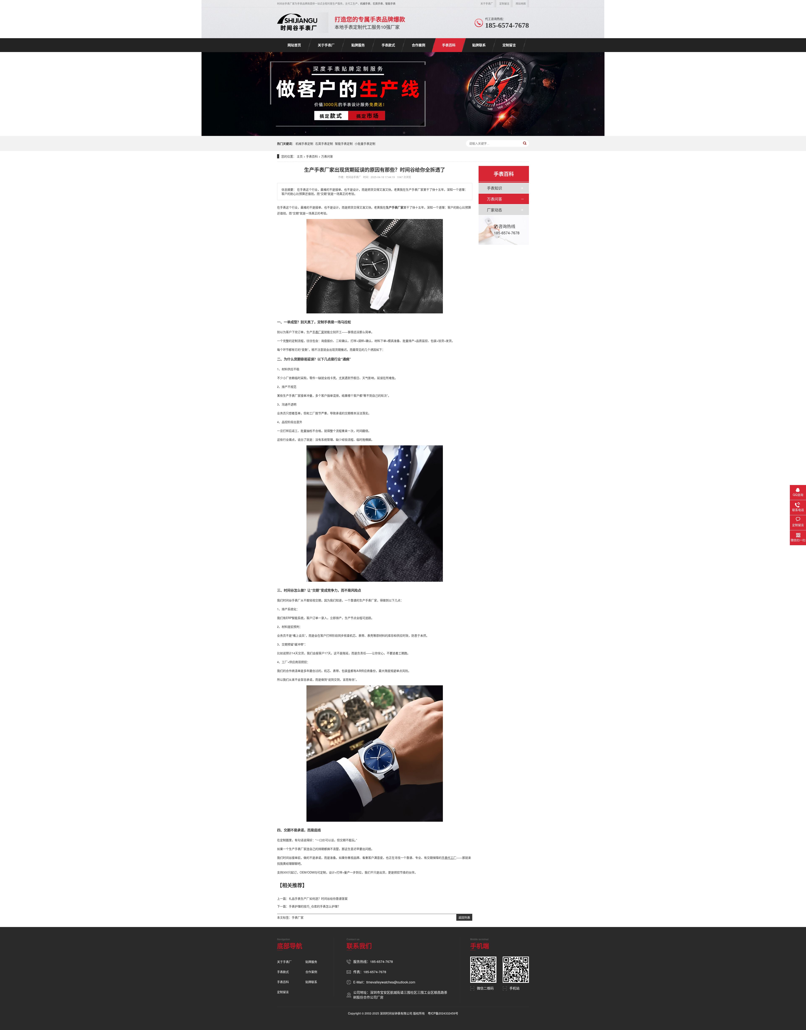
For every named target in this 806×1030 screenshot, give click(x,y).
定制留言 (504, 3)
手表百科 (448, 45)
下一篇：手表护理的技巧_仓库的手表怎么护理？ (308, 906)
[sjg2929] (297, 22)
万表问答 (327, 156)
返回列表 (464, 917)
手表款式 (388, 45)
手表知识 (494, 188)
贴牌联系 (479, 45)
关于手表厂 (486, 3)
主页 (300, 156)
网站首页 (294, 45)
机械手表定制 (304, 143)
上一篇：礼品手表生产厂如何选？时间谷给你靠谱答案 (312, 898)
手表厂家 (298, 917)
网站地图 (521, 3)
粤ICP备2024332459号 (443, 1013)
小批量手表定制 (365, 143)
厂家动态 (494, 210)
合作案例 (418, 45)
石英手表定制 (324, 143)
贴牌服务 (358, 45)
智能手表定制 (344, 143)
